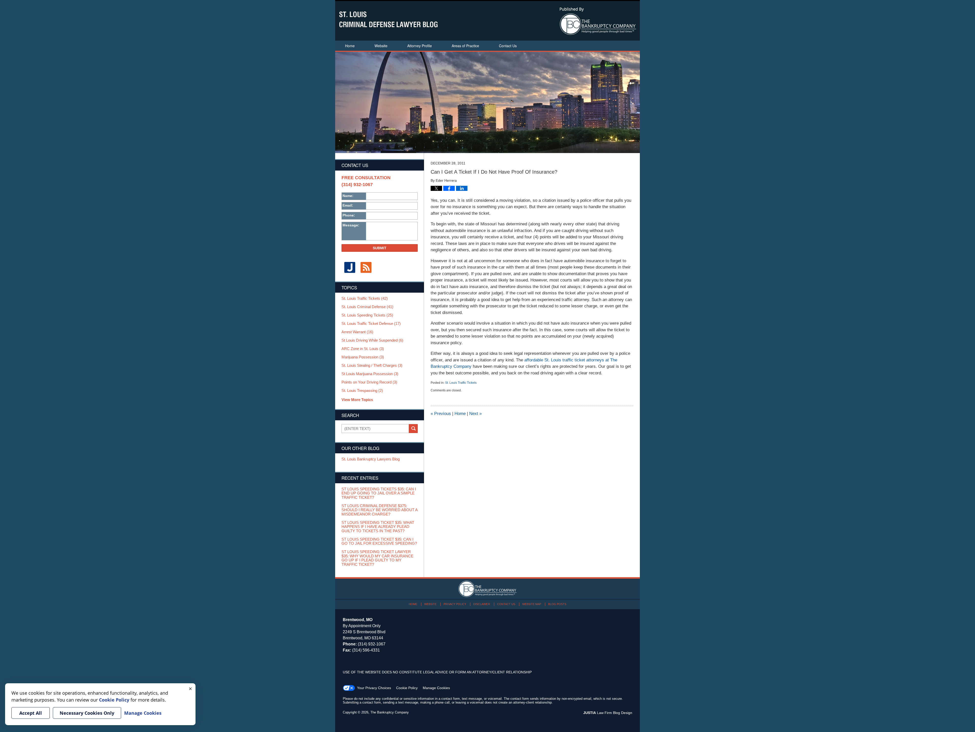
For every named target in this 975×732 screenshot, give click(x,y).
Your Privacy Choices (374, 688)
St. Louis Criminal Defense (367, 307)
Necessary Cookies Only (87, 713)
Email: (348, 205)
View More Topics (357, 399)
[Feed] (366, 267)
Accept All (30, 713)
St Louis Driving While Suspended (372, 340)
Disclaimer (481, 604)
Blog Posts (557, 604)
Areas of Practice (465, 45)
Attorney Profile (419, 45)
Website (381, 45)
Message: (351, 225)
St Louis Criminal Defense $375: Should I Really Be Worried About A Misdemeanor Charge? (379, 510)
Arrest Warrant (357, 332)
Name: (348, 196)
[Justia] (350, 267)
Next (475, 413)
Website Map (531, 604)
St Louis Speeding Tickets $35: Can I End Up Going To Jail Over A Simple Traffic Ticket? (379, 493)
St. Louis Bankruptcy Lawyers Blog (371, 459)
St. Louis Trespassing (362, 391)
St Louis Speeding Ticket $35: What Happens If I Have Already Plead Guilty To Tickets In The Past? (378, 527)
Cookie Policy (407, 688)
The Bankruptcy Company (389, 712)
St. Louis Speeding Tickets (367, 315)
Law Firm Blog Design (607, 713)
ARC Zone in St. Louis (363, 349)
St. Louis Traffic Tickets (461, 383)
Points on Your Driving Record (369, 382)
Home (350, 45)
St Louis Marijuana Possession (370, 374)
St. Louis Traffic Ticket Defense (371, 324)
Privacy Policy (455, 604)
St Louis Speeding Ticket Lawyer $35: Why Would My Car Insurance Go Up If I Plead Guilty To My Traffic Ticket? (377, 558)
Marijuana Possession (363, 357)
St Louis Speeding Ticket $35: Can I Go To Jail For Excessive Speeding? (379, 541)
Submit (379, 248)
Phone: (349, 215)
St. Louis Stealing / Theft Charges (372, 365)
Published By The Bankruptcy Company (598, 21)
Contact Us (508, 45)
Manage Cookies (436, 688)
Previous (441, 413)
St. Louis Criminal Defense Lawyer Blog (388, 19)
